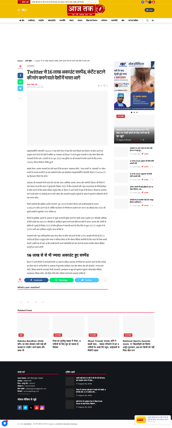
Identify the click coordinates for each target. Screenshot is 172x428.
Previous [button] (116, 85)
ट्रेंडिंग (21, 335)
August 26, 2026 (85, 384)
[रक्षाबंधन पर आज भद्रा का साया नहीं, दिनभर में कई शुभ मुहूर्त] (121, 152)
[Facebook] (142, 2)
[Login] (152, 20)
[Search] (147, 20)
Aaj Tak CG (32, 84)
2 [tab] (134, 112)
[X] (149, 2)
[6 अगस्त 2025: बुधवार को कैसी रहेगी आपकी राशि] (121, 165)
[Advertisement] (86, 40)
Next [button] (151, 85)
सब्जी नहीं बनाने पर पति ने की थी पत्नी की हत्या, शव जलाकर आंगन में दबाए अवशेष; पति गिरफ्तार (58, 2)
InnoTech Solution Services (66, 424)
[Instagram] (146, 2)
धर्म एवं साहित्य (121, 116)
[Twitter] (25, 407)
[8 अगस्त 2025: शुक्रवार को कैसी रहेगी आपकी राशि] (121, 178)
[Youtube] (153, 2)
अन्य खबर (31, 66)
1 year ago (136, 154)
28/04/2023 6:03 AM (35, 87)
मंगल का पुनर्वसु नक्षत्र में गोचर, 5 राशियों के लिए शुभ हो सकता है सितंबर (67, 344)
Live (151, 10)
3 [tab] (137, 112)
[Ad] (134, 233)
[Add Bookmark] (20, 98)
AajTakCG (27, 424)
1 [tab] (131, 112)
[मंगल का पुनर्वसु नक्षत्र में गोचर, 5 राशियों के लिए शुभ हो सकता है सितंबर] (68, 326)
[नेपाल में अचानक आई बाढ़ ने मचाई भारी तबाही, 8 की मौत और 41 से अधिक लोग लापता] (70, 392)
